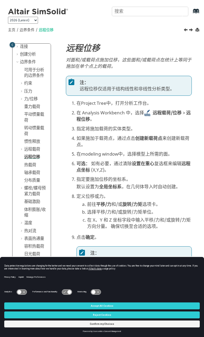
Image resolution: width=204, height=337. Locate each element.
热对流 (30, 231)
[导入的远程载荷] (186, 30)
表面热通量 (34, 239)
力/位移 (31, 99)
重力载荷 (32, 107)
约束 (28, 83)
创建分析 (28, 54)
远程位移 (46, 30)
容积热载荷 (34, 246)
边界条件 (27, 30)
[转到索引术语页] (190, 13)
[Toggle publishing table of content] (12, 45)
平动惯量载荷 (34, 117)
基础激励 (32, 202)
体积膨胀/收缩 (35, 212)
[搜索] (178, 11)
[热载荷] (191, 30)
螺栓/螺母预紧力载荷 (35, 191)
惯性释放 (32, 141)
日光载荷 (32, 254)
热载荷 (30, 165)
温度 (28, 223)
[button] (18, 47)
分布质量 (32, 180)
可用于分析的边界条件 (34, 73)
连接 (24, 46)
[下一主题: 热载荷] (191, 30)
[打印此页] (198, 30)
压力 (28, 91)
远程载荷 (32, 149)
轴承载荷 (32, 173)
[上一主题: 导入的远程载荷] (186, 30)
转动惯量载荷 (34, 131)
